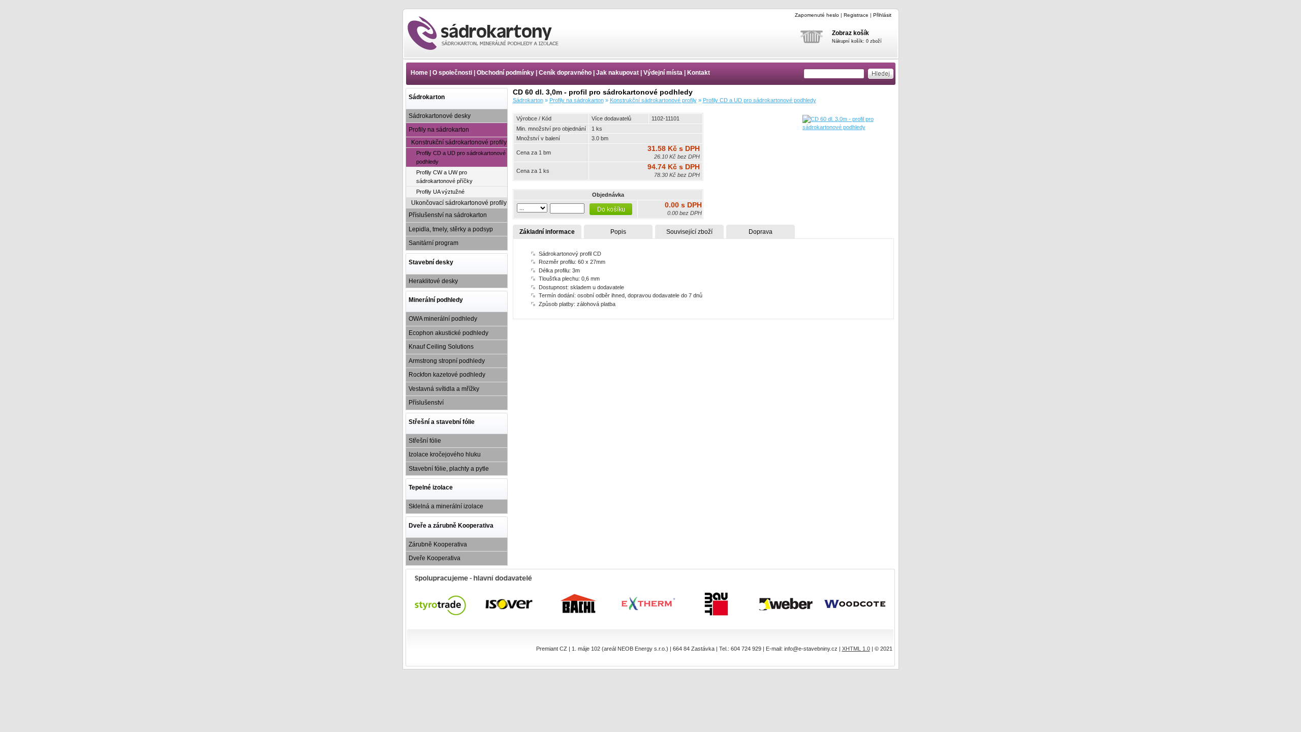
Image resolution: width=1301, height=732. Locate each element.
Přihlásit (882, 15)
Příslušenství (426, 402)
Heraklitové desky (433, 281)
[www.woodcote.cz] (855, 604)
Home (419, 72)
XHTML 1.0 (856, 649)
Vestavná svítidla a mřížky (444, 388)
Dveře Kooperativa (434, 558)
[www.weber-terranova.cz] (786, 604)
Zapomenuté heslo (817, 15)
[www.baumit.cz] (717, 604)
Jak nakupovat (617, 72)
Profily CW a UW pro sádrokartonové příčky (444, 176)
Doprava (760, 231)
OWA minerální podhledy (443, 318)
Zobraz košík (850, 33)
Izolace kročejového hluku (445, 454)
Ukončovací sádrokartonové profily (459, 202)
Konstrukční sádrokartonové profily (459, 142)
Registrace (856, 15)
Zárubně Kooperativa (438, 544)
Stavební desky (431, 262)
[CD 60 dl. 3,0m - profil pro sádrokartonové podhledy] (848, 127)
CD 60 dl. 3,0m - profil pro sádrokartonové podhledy (492, 33)
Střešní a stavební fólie (442, 421)
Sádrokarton (427, 97)
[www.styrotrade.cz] (441, 604)
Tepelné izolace (431, 487)
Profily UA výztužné (440, 192)
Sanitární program (433, 243)
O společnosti (452, 72)
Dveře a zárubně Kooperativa (451, 525)
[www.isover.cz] (510, 604)
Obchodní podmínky (505, 72)
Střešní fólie (425, 440)
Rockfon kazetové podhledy (447, 374)
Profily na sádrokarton (439, 129)
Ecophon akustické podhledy (448, 333)
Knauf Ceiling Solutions (441, 346)
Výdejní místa (663, 72)
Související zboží (689, 231)
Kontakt (698, 72)
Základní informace (547, 231)
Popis (618, 231)
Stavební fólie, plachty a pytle (449, 468)
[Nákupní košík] (811, 49)
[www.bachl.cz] (579, 604)
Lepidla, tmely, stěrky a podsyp (451, 229)
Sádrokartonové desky (440, 115)
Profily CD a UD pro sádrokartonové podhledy (461, 157)
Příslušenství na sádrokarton (448, 215)
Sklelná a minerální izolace (446, 506)
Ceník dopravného (565, 72)
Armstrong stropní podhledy (447, 360)
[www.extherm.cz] (648, 604)
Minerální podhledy (436, 299)
